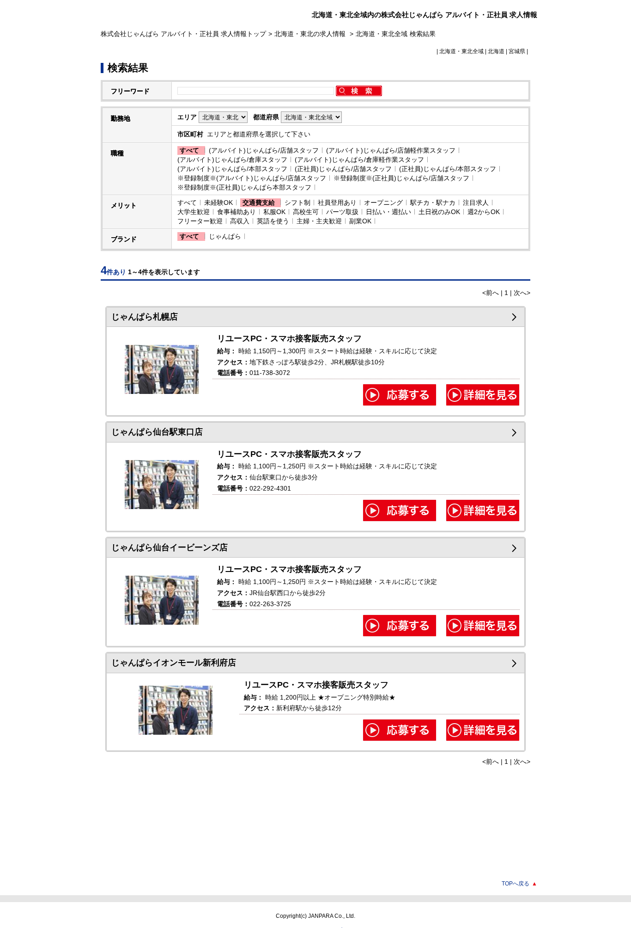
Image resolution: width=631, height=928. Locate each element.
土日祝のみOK (439, 211)
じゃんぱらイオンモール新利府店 (173, 662)
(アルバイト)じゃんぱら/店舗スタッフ (264, 150)
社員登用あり (337, 202)
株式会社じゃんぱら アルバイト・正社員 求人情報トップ (183, 33)
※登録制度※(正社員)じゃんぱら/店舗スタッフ (401, 178)
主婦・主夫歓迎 (319, 221)
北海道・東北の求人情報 (310, 33)
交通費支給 (259, 202)
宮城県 (517, 51)
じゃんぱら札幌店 (144, 316)
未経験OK (218, 202)
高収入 (239, 221)
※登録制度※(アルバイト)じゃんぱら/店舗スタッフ (251, 178)
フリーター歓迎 (200, 221)
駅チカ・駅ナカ (432, 202)
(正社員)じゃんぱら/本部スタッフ (447, 168)
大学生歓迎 (193, 211)
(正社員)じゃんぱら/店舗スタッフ (343, 168)
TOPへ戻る (519, 883)
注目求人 (476, 202)
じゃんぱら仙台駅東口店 (157, 431)
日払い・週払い (388, 211)
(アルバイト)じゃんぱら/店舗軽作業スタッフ (390, 150)
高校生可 (306, 211)
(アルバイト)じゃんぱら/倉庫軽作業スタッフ (359, 159)
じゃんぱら (225, 236)
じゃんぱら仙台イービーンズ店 (169, 547)
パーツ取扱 (342, 211)
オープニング (383, 202)
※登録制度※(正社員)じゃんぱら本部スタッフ (244, 187)
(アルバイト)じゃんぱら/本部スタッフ (232, 168)
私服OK (274, 211)
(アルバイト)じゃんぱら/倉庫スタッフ (232, 159)
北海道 (496, 51)
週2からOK (483, 211)
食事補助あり (236, 211)
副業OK (360, 221)
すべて (189, 150)
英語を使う (273, 221)
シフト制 (297, 202)
